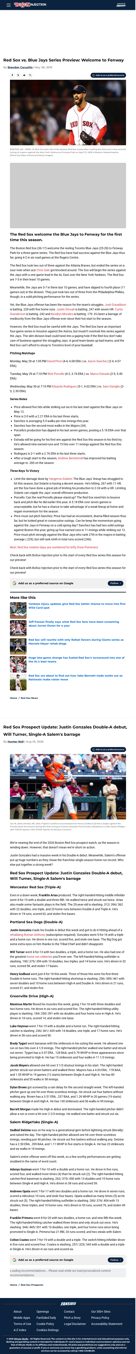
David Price (54, 361)
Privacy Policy (100, 1317)
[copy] (30, 75)
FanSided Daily (46, 1317)
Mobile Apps (22, 1317)
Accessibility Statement (106, 1324)
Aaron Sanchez (98, 361)
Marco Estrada (99, 374)
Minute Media (21, 1339)
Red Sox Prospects (32, 1284)
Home (13, 698)
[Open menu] (9, 5)
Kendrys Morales (62, 314)
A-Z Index (20, 1330)
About (18, 1311)
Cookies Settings (47, 1330)
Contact (69, 1311)
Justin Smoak (66, 309)
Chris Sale (43, 270)
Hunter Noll (16, 741)
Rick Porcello (56, 374)
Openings (42, 1311)
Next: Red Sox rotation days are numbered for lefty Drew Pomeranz (54, 547)
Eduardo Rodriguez (64, 386)
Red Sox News (29, 698)
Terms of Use (22, 1324)
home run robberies (39, 956)
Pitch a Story (72, 1317)
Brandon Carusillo (20, 67)
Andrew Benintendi (70, 458)
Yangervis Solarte (60, 479)
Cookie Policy (45, 1324)
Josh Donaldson (115, 304)
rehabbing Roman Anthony (27, 934)
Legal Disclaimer (75, 1324)
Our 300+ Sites (100, 1311)
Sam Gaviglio (111, 386)
